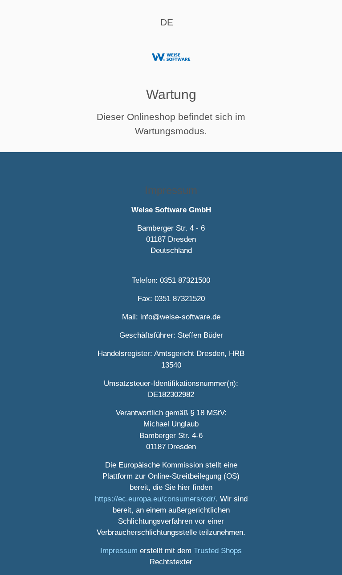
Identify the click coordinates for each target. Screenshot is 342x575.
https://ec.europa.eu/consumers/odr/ (155, 499)
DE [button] (166, 22)
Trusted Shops (218, 550)
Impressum (119, 550)
